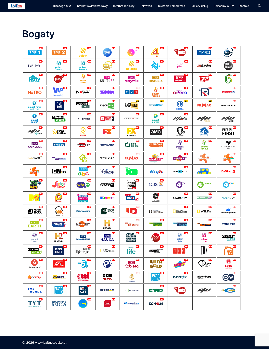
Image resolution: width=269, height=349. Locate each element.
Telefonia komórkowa (171, 5)
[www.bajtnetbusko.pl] (16, 5)
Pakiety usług (199, 5)
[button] (259, 5)
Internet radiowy (123, 5)
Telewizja (146, 5)
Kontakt (244, 5)
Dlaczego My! (62, 5)
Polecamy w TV (224, 5)
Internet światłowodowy (92, 5)
